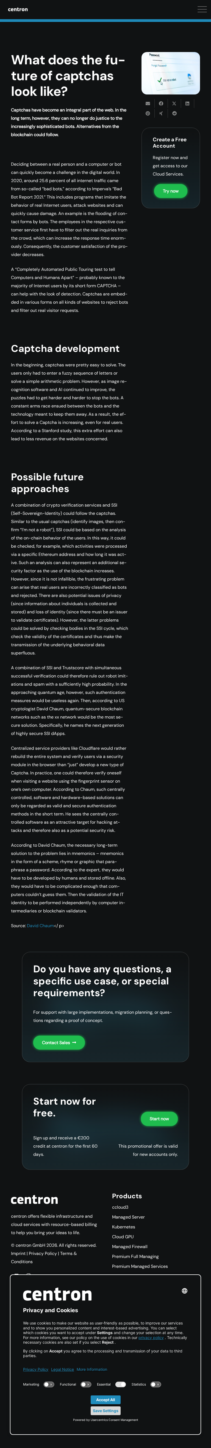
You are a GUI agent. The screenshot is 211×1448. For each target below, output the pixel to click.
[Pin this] (148, 113)
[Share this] (161, 103)
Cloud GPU (123, 1237)
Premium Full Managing (135, 1256)
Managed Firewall (130, 1246)
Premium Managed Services (140, 1266)
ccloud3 (120, 1207)
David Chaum (40, 926)
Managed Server (128, 1217)
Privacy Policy (43, 1253)
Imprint (18, 1253)
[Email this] (148, 103)
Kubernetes (123, 1227)
